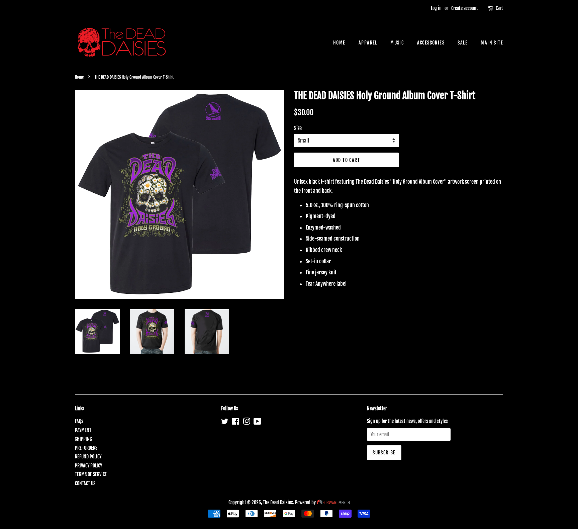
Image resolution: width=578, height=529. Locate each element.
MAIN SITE (492, 43)
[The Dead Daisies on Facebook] (235, 422)
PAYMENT (83, 430)
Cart (499, 8)
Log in (436, 8)
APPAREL (368, 43)
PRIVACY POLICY (88, 465)
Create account (464, 8)
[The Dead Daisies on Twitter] (224, 422)
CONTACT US (85, 483)
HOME (339, 43)
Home (79, 77)
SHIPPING (83, 439)
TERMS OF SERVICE (91, 474)
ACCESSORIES (431, 43)
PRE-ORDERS (86, 448)
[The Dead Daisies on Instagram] (246, 422)
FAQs (79, 421)
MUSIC (397, 43)
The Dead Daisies (278, 502)
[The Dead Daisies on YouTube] (257, 422)
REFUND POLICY (88, 456)
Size (298, 128)
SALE (463, 43)
